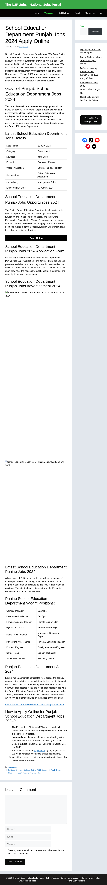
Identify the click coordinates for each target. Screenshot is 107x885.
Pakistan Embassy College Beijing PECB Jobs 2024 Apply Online (34, 770)
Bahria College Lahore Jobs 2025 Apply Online (91, 60)
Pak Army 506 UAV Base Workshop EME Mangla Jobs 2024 (34, 704)
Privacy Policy (94, 878)
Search (83, 26)
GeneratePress (29, 881)
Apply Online (36, 238)
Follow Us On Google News (91, 120)
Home (36, 13)
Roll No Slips (63, 13)
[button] (100, 13)
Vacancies (48, 13)
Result (77, 13)
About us (55, 878)
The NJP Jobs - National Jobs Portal (33, 4)
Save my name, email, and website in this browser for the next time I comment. (36, 852)
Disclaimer (75, 878)
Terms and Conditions (76, 881)
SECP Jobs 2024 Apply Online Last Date (24, 773)
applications (39, 750)
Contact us (90, 13)
